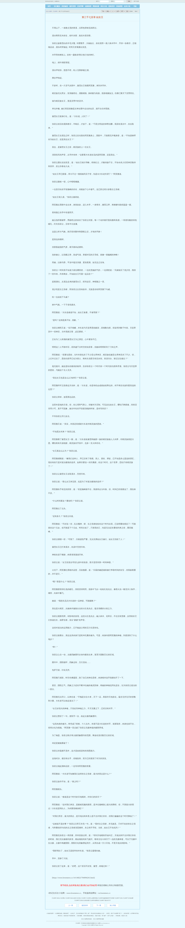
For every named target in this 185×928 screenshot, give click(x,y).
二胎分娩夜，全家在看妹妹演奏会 (85, 915)
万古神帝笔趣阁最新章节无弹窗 (106, 898)
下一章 (98, 905)
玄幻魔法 (57, 6)
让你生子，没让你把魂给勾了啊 (78, 913)
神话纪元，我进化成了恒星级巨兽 (66, 915)
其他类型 (119, 6)
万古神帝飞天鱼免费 (128, 898)
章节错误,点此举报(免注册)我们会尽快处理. (78, 885)
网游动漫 (96, 6)
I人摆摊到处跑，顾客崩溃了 (62, 913)
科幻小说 (104, 6)
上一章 (70, 905)
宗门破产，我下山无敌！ (108, 915)
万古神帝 (55, 11)
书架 (135, 6)
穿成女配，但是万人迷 (121, 915)
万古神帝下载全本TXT (105, 900)
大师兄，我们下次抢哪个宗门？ (114, 913)
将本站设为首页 (49, 1)
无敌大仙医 (98, 915)
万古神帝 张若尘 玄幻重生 (58, 898)
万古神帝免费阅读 (94, 900)
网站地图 (101, 919)
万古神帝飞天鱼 (118, 898)
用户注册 (136, 1)
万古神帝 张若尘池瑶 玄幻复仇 (73, 898)
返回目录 (85, 905)
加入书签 (113, 905)
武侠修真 (65, 6)
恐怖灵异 (111, 6)
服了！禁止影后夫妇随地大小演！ (96, 913)
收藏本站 (57, 1)
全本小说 (127, 6)
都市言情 (72, 6)
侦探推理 (88, 6)
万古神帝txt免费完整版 (92, 898)
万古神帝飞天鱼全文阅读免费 (81, 900)
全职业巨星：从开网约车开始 (131, 913)
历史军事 (80, 6)
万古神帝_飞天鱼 (80, 923)
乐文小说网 (49, 11)
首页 (49, 6)
